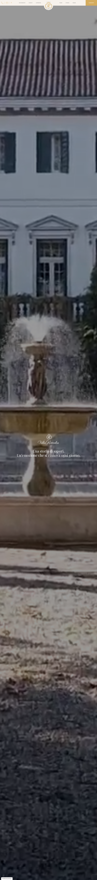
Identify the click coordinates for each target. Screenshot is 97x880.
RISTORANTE (22, 2)
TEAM (60, 2)
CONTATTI (91, 3)
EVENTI (30, 2)
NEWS (74, 2)
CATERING (38, 2)
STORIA (67, 2)
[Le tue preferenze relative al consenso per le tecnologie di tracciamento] (7, 878)
